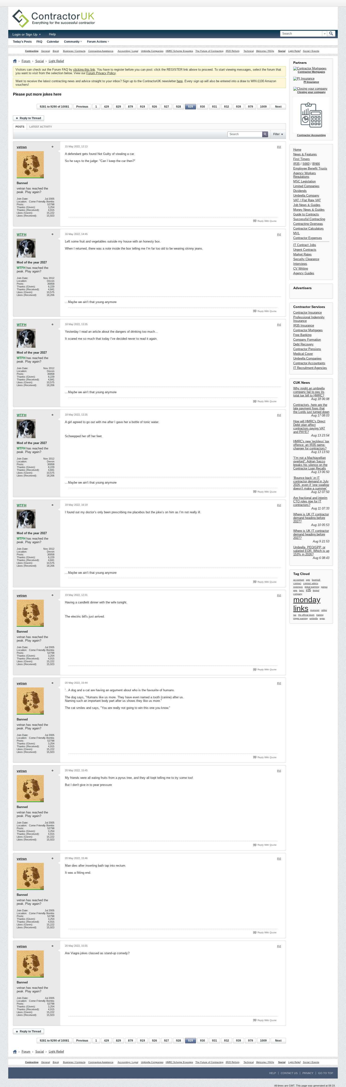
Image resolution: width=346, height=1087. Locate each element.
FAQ (39, 41)
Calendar (53, 41)
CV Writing (300, 268)
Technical (249, 51)
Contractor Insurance (307, 312)
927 (166, 106)
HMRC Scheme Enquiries (179, 51)
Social (282, 51)
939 (238, 106)
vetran (22, 147)
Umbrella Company (306, 195)
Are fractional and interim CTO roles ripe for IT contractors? (310, 501)
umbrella (314, 618)
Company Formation (307, 339)
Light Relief (294, 51)
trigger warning (300, 618)
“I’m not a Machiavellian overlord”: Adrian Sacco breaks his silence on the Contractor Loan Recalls (310, 463)
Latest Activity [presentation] (40, 126)
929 (190, 106)
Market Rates (302, 254)
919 (142, 106)
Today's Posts (22, 41)
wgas (322, 618)
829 (118, 106)
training (319, 615)
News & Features (305, 154)
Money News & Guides (309, 209)
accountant (298, 580)
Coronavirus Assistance (100, 51)
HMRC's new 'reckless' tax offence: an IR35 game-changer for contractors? (311, 445)
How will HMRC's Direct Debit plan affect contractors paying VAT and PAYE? (309, 427)
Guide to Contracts (306, 214)
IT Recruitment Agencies (310, 368)
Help (52, 34)
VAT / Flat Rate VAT (307, 200)
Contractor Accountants (309, 363)
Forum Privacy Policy (101, 73)
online (324, 610)
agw (308, 580)
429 (106, 106)
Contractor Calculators (308, 228)
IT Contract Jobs (304, 245)
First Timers (301, 159)
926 (154, 106)
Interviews (300, 264)
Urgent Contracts (304, 249)
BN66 (316, 164)
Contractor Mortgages (308, 330)
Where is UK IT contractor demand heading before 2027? (311, 518)
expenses (298, 587)
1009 (263, 106)
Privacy (307, 1073)
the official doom (306, 615)
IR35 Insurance (303, 325)
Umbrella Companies (152, 51)
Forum (26, 61)
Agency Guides (303, 273)
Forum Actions (97, 41)
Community (72, 41)
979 (250, 106)
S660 (306, 164)
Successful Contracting (309, 219)
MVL (296, 233)
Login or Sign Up (25, 34)
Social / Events (311, 51)
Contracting (31, 51)
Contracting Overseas (308, 224)
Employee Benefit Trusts (310, 168)
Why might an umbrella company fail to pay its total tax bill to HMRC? (309, 392)
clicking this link (84, 69)
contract (297, 583)
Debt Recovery (303, 344)
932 (226, 106)
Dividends (300, 191)
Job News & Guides (306, 205)
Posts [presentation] (20, 126)
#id (279, 147)
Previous (82, 106)
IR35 (296, 164)
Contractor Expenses (307, 238)
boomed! (316, 580)
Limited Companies (306, 186)
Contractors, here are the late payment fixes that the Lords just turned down (311, 408)
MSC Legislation (304, 181)
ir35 (308, 590)
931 (214, 106)
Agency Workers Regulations (304, 174)
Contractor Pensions (307, 349)
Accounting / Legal (128, 51)
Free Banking (302, 335)
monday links (306, 604)
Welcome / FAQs (265, 51)
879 (130, 106)
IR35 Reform (232, 51)
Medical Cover (303, 354)
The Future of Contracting (209, 51)
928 (178, 106)
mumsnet (314, 610)
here (180, 81)
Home (297, 149)
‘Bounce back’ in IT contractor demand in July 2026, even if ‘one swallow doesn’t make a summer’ (311, 483)
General (45, 51)
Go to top (325, 1073)
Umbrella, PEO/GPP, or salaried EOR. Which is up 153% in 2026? (311, 551)
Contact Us (289, 1073)
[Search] (331, 34)
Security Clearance (306, 259)
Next (278, 106)
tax (294, 615)
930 (202, 106)
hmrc (301, 590)
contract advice (310, 583)
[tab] (20, 126)
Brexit (56, 51)
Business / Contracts (74, 51)
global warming (312, 587)
